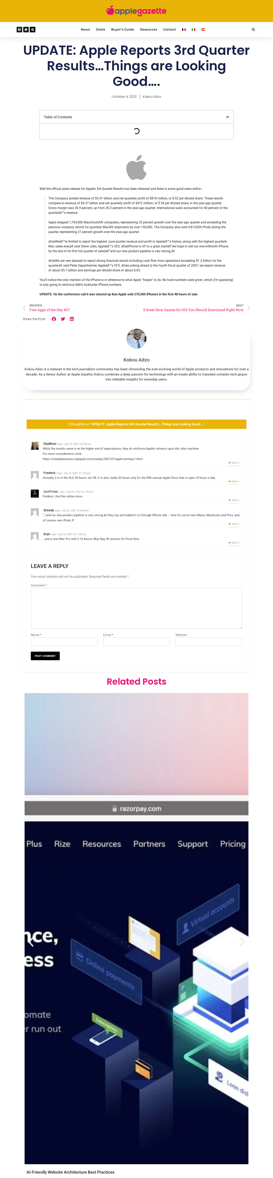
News (85, 29)
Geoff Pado (51, 491)
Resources (148, 29)
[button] (253, 30)
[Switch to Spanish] (203, 29)
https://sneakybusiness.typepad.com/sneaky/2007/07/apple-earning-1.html (92, 459)
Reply (235, 463)
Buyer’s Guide (122, 29)
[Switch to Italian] (193, 29)
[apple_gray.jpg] (136, 179)
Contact (169, 29)
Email (108, 635)
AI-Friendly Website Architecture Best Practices (71, 1172)
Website (181, 635)
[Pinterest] (32, 29)
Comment (39, 585)
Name (36, 635)
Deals (100, 29)
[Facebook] (19, 29)
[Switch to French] (184, 29)
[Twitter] (26, 29)
